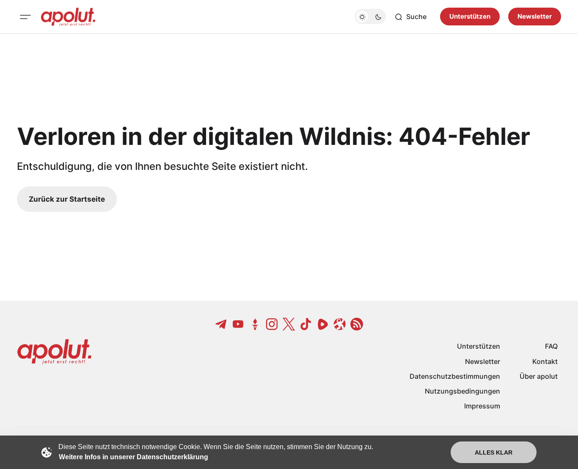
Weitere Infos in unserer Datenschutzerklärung (133, 457)
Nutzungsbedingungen (462, 391)
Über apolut (539, 376)
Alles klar (493, 452)
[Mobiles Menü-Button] (25, 16)
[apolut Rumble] (323, 324)
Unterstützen (469, 17)
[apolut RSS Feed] (356, 324)
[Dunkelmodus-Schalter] (370, 17)
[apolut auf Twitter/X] (289, 324)
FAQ (551, 346)
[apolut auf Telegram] (221, 324)
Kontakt (545, 361)
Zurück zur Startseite (67, 199)
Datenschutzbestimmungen (455, 376)
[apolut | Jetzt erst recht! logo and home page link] (68, 17)
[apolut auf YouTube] (238, 324)
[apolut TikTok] (306, 324)
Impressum (482, 406)
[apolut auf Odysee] (339, 324)
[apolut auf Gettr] (255, 324)
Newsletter (534, 17)
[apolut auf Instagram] (272, 324)
